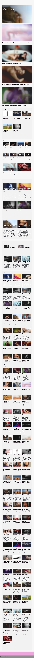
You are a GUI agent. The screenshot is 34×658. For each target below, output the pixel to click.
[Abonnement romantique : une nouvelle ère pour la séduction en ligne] (24, 186)
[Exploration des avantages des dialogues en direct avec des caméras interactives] (7, 437)
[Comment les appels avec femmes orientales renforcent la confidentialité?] (21, 246)
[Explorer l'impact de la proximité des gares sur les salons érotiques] (7, 477)
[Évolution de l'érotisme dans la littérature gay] (10, 166)
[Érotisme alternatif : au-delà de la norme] (17, 570)
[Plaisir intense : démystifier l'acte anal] (26, 113)
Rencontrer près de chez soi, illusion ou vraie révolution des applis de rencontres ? (10, 189)
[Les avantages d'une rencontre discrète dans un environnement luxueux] (24, 204)
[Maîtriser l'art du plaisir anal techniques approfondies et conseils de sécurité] (7, 113)
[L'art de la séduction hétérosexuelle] (17, 625)
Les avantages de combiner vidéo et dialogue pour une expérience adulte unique (15, 84)
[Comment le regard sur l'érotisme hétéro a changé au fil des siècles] (26, 610)
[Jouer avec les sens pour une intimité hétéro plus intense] (7, 597)
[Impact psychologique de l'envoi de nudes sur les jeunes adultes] (17, 330)
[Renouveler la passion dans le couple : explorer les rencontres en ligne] (7, 384)
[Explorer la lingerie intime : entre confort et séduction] (10, 223)
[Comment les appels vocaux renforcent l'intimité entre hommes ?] (8, 258)
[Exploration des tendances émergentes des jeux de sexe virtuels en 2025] (7, 424)
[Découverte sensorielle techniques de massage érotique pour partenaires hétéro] (17, 490)
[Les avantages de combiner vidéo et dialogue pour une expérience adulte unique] (17, 74)
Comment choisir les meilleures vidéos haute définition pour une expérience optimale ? (16, 42)
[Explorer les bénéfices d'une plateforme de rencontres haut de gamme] (7, 410)
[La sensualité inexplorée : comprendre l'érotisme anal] (7, 126)
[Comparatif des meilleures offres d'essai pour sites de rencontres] (17, 517)
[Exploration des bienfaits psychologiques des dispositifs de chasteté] (7, 397)
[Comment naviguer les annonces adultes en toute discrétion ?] (26, 330)
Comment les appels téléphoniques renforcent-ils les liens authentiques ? (14, 105)
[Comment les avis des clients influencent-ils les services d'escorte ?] (7, 517)
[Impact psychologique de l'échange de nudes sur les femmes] (7, 343)
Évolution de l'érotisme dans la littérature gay (16, 616)
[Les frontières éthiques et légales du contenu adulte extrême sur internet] (17, 464)
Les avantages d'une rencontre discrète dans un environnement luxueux (24, 208)
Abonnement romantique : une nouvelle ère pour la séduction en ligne (24, 189)
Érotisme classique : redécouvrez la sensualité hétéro (26, 576)
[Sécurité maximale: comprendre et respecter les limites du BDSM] (17, 557)
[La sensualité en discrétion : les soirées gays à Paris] (26, 584)
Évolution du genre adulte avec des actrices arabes (26, 456)
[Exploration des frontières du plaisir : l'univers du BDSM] (7, 570)
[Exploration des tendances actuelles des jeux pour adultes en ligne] (7, 544)
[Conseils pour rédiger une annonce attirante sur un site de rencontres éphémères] (17, 544)
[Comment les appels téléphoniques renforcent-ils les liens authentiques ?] (17, 95)
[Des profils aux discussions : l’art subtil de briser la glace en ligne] (26, 276)
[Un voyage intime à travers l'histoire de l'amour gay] (26, 557)
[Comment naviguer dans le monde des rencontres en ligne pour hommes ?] (10, 204)
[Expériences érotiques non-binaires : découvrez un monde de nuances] (7, 625)
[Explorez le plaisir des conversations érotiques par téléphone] (26, 530)
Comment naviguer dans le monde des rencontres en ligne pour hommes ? (10, 208)
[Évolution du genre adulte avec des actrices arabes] (26, 450)
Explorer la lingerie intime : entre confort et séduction (17, 322)
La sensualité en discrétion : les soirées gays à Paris (26, 589)
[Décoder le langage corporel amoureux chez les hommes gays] (17, 597)
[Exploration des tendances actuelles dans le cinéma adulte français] (26, 477)
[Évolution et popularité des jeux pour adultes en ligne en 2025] (26, 517)
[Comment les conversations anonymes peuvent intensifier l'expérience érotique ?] (26, 410)
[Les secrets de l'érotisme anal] (17, 126)
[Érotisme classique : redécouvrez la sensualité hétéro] (26, 570)
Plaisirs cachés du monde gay (24, 169)
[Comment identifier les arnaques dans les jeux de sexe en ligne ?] (17, 258)
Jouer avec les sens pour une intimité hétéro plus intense (7, 602)
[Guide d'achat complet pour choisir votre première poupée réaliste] (7, 530)
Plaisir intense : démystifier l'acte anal (25, 118)
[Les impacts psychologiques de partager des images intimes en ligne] (17, 397)
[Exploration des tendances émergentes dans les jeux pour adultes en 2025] (26, 437)
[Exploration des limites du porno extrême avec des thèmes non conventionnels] (7, 464)
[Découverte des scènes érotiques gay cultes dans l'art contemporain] (17, 477)
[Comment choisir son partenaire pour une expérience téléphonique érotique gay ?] (7, 316)
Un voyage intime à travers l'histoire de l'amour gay (26, 562)
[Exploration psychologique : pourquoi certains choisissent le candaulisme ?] (26, 397)
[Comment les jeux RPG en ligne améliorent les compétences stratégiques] (26, 504)
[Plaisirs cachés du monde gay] (24, 166)
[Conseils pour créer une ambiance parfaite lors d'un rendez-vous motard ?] (17, 424)
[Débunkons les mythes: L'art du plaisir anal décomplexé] (17, 113)
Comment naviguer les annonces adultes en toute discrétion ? (26, 335)
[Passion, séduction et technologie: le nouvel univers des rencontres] (7, 557)
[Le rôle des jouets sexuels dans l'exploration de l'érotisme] (17, 53)
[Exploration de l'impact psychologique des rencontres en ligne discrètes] (7, 370)
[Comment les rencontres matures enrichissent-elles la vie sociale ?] (7, 356)
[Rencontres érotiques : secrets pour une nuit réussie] (7, 584)
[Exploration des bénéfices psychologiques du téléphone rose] (26, 356)
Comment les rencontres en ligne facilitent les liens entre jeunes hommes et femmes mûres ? (24, 227)
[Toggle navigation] (4, 1)
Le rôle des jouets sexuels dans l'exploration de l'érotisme (11, 63)
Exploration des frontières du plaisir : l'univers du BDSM (7, 576)
